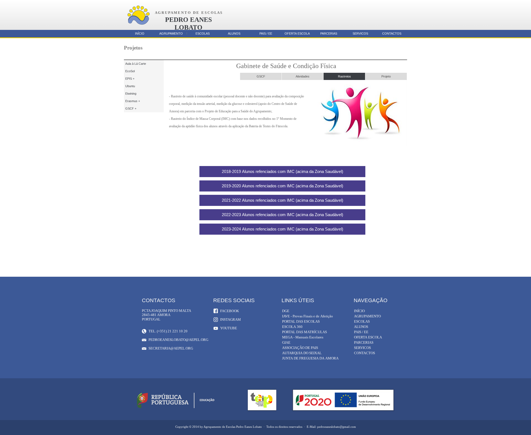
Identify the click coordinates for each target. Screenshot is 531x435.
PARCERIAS (328, 33)
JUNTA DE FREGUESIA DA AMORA (310, 358)
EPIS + (129, 78)
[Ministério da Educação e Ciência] (175, 408)
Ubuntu (130, 86)
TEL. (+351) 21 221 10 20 (168, 331)
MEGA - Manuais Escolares (302, 337)
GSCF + (130, 108)
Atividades (302, 76)
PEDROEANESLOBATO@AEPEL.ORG (178, 340)
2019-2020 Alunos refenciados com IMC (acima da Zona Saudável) (282, 185)
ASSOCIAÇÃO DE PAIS (300, 348)
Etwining (130, 93)
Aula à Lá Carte (135, 63)
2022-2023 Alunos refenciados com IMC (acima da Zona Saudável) (282, 214)
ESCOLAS (203, 33)
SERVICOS (360, 33)
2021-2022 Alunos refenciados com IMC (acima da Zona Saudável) (282, 200)
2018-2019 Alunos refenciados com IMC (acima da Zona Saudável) (282, 171)
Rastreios (344, 76)
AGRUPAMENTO (171, 33)
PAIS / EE (265, 33)
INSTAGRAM (230, 319)
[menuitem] (261, 76)
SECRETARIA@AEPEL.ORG (171, 348)
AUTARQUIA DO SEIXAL (302, 353)
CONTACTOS (391, 33)
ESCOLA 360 (292, 327)
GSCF (261, 76)
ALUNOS (234, 33)
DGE (285, 311)
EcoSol (130, 71)
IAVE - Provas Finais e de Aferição (307, 316)
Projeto (386, 76)
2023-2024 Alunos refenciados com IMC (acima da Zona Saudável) (282, 229)
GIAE (286, 342)
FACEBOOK (229, 311)
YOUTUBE (228, 328)
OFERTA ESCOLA (297, 33)
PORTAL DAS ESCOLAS (301, 321)
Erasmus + (132, 101)
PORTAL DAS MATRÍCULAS (304, 332)
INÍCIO (139, 33)
